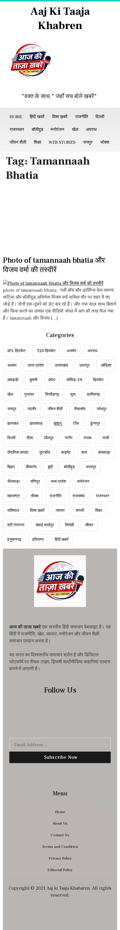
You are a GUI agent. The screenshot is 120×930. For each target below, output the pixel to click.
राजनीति (81, 117)
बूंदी (50, 467)
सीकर (89, 525)
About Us (60, 823)
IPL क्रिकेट (16, 351)
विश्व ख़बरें (60, 117)
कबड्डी (12, 380)
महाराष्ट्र (13, 496)
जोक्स (104, 142)
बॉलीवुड (37, 129)
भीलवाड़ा (13, 481)
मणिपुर (35, 481)
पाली (106, 438)
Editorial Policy (60, 870)
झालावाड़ (36, 423)
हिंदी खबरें (37, 117)
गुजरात (29, 394)
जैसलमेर (80, 409)
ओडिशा (106, 365)
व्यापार (60, 510)
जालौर (31, 409)
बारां (84, 452)
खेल (75, 129)
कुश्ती (33, 380)
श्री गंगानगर (15, 525)
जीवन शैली (18, 142)
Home (16, 117)
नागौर (69, 438)
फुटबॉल (44, 452)
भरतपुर (91, 467)
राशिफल (13, 510)
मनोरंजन (57, 129)
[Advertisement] (60, 220)
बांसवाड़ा (104, 452)
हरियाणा (38, 539)
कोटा (51, 380)
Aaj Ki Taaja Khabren (60, 18)
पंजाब (87, 438)
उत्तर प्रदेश (36, 365)
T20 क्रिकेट (46, 351)
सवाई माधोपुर (45, 525)
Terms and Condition (60, 846)
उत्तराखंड (61, 365)
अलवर (12, 365)
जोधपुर (102, 409)
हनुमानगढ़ (14, 539)
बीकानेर (31, 467)
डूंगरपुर (95, 423)
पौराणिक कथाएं (17, 452)
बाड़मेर (65, 452)
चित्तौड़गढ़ (52, 394)
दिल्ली (100, 117)
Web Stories (62, 142)
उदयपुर (84, 365)
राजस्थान (17, 129)
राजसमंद (79, 496)
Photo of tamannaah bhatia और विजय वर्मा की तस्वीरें (54, 265)
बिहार (11, 467)
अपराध (91, 129)
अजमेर (71, 351)
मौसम (34, 496)
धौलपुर (49, 438)
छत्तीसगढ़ (93, 394)
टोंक (76, 423)
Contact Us (60, 835)
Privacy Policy (60, 858)
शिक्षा (37, 142)
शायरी (80, 510)
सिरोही (69, 525)
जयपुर (88, 142)
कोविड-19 (74, 380)
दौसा (30, 438)
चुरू (73, 394)
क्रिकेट (98, 380)
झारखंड (13, 423)
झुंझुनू (58, 423)
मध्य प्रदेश (58, 481)
